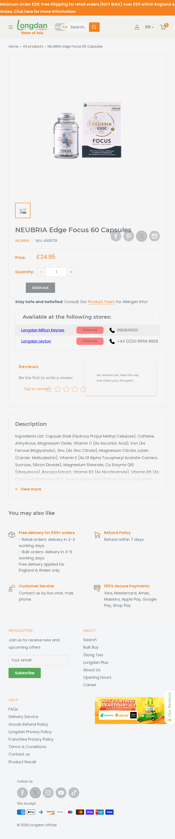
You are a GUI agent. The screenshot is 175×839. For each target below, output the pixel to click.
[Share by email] (154, 236)
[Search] (94, 27)
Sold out (40, 287)
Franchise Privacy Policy (31, 739)
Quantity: (24, 271)
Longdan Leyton (36, 341)
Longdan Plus (95, 662)
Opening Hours (97, 677)
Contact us (19, 754)
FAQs (13, 709)
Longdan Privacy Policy (30, 731)
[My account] (137, 27)
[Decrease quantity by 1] (41, 271)
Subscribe (24, 673)
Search (90, 639)
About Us (92, 670)
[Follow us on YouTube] (61, 792)
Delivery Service (23, 716)
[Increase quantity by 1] (71, 271)
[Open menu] (11, 27)
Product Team (101, 301)
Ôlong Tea (93, 655)
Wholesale (54, 27)
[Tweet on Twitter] (141, 237)
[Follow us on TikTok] (74, 792)
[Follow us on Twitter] (35, 793)
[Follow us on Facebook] (22, 792)
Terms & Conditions (27, 746)
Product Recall (22, 762)
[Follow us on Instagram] (48, 792)
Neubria (22, 240)
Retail (66, 27)
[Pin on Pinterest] (128, 236)
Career (89, 684)
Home (14, 46)
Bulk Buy (91, 647)
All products (33, 46)
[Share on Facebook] (116, 236)
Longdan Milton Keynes (42, 330)
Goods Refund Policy (28, 724)
